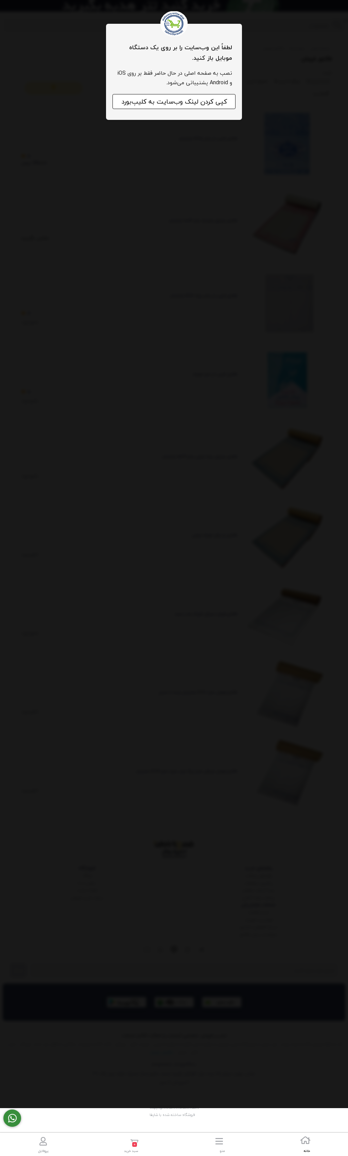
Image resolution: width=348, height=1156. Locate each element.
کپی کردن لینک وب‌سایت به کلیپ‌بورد (174, 101)
